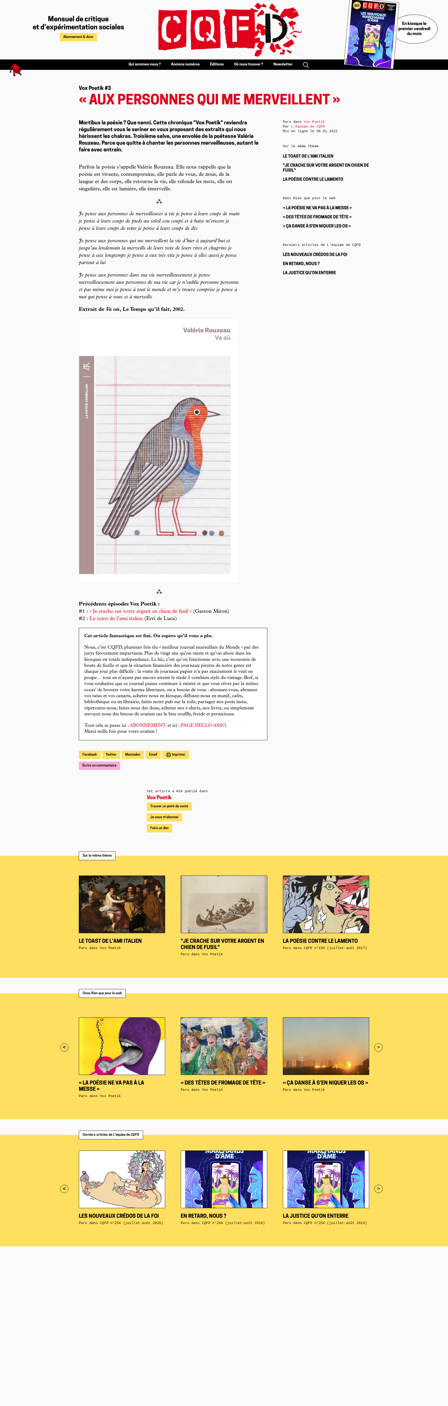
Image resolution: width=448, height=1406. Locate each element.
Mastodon (132, 754)
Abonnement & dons (78, 37)
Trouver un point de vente (169, 806)
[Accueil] (224, 30)
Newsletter (283, 64)
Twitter (111, 754)
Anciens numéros (185, 64)
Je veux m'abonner (164, 817)
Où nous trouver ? (248, 64)
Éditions (217, 64)
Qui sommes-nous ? (145, 64)
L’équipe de (308, 127)
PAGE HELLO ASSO (203, 725)
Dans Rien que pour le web (102, 993)
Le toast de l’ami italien (116, 619)
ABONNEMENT (148, 725)
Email (153, 754)
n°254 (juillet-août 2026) (131, 1223)
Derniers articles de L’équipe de (111, 1134)
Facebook (89, 754)
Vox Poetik (159, 797)
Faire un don (159, 828)
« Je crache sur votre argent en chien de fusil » (140, 611)
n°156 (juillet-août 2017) (335, 948)
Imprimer (178, 754)
